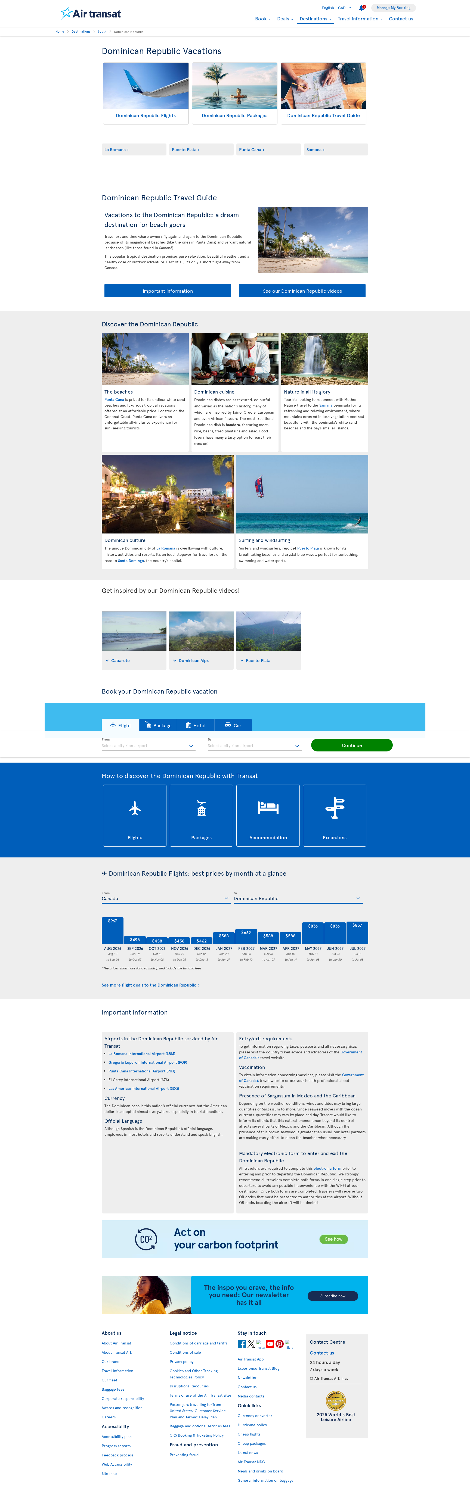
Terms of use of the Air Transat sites (200, 1395)
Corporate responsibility (123, 1398)
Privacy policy (181, 1361)
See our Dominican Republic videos (302, 290)
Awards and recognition (122, 1407)
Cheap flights (249, 1434)
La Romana (115, 149)
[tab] (134, 640)
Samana (314, 149)
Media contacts (251, 1396)
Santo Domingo (131, 560)
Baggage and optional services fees (200, 1425)
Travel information (357, 18)
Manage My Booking (393, 7)
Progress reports (116, 1445)
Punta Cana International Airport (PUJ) (142, 1070)
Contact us (401, 18)
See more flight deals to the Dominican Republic (149, 985)
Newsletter (247, 1377)
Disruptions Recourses (189, 1385)
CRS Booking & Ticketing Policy (197, 1435)
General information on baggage (265, 1480)
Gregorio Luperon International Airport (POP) (148, 1062)
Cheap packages (252, 1443)
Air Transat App (251, 1359)
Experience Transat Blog (258, 1368)
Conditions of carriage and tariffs (198, 1343)
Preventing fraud (184, 1454)
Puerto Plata (184, 149)
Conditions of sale (185, 1352)
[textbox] (149, 744)
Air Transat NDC (251, 1461)
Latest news (248, 1452)
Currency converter (255, 1415)
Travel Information (117, 1370)
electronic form (327, 1168)
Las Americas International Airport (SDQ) (144, 1088)
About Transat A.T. (117, 1352)
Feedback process (117, 1455)
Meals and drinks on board (260, 1471)
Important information (168, 290)
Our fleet (109, 1379)
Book (260, 18)
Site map (109, 1473)
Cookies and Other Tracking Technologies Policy (194, 1374)
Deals (282, 18)
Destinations (313, 19)
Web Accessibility (117, 1464)
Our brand (110, 1361)
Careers (109, 1416)
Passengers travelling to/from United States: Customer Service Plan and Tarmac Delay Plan (198, 1410)
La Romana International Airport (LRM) (142, 1053)
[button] (120, 725)
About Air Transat (116, 1343)
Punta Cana (250, 149)
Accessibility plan (117, 1436)
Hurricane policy (252, 1424)
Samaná (325, 405)
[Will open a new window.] (242, 1345)
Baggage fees (113, 1389)
